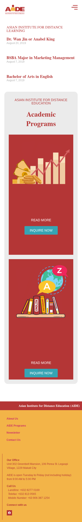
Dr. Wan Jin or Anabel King (31, 39)
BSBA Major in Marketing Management (41, 57)
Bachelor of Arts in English (30, 76)
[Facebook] (9, 512)
